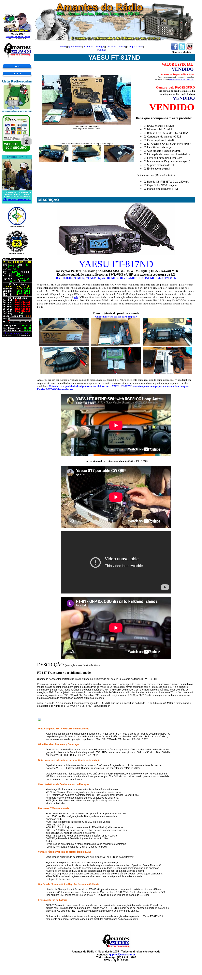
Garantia (88, 46)
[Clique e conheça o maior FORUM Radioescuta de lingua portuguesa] (17, 111)
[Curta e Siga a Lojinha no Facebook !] (174, 49)
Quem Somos (75, 46)
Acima (101, 49)
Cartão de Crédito (115, 46)
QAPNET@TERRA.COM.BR (17, 36)
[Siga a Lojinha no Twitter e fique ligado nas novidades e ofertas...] (182, 49)
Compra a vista (135, 46)
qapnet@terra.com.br (122, 954)
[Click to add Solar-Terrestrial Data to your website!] (17, 335)
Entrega (99, 46)
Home (63, 46)
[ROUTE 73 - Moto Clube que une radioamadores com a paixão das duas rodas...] (17, 252)
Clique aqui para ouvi (16, 199)
